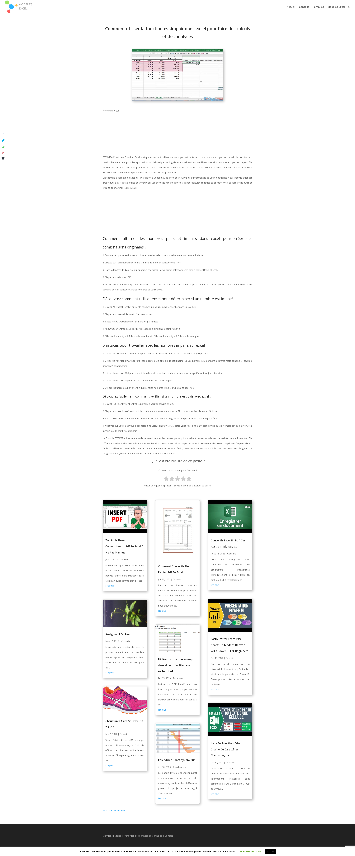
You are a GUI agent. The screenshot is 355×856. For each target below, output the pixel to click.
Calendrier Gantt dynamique (176, 760)
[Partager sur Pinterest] (3, 152)
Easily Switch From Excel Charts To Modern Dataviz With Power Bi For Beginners (229, 645)
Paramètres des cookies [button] (250, 851)
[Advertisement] (177, 134)
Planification (179, 767)
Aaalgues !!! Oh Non (117, 634)
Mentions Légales (112, 835)
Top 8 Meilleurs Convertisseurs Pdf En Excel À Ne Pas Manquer (124, 546)
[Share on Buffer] (3, 158)
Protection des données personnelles (143, 835)
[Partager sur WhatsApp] (3, 146)
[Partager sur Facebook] (3, 134)
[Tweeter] (3, 140)
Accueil (291, 7)
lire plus (109, 585)
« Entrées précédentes (114, 810)
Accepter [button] (270, 851)
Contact (169, 835)
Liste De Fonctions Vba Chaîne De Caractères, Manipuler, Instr (225, 749)
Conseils (304, 7)
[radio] (166, 479)
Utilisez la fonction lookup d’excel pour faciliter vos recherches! (175, 665)
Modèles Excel (336, 7)
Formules (318, 7)
